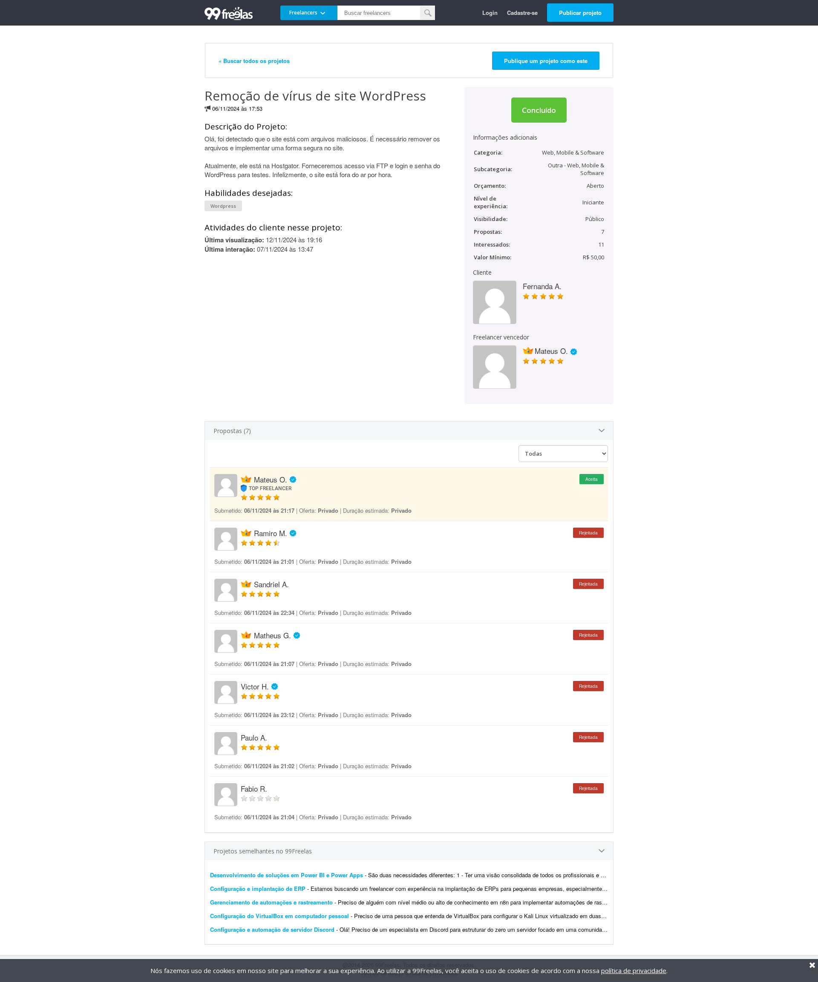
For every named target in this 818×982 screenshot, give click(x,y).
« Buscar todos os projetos (254, 61)
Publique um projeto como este (546, 61)
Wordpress (223, 206)
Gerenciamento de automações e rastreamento (271, 902)
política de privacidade (633, 970)
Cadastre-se (522, 13)
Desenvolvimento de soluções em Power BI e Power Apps (286, 875)
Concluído (539, 110)
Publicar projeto (580, 13)
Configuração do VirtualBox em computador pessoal (279, 916)
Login (490, 13)
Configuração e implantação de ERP (257, 888)
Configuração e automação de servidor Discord (272, 929)
